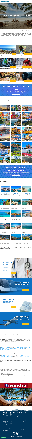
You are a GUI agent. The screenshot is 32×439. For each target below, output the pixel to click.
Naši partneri (11, 420)
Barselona (24, 56)
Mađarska (5, 110)
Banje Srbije (17, 82)
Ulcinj (4, 356)
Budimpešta (17, 55)
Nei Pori (25, 347)
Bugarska (10, 55)
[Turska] (16, 189)
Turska (2, 55)
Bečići (22, 355)
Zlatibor (9, 68)
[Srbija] (5, 237)
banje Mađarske (21, 82)
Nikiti (9, 348)
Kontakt (11, 423)
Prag (21, 55)
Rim (16, 56)
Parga (22, 348)
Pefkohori (1, 348)
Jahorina (1, 68)
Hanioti (29, 347)
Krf (0, 349)
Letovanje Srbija (5, 241)
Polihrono (27, 347)
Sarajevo (23, 55)
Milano (18, 56)
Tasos (29, 348)
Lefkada (2, 349)
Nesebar (21, 353)
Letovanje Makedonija (26, 241)
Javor (12, 68)
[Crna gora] (26, 189)
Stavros (19, 348)
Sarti (14, 348)
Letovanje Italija (5, 230)
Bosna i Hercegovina (7, 56)
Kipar (14, 55)
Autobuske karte (25, 419)
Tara (10, 68)
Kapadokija (29, 55)
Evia (30, 348)
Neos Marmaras (12, 348)
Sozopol (26, 353)
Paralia (16, 347)
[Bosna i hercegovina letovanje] (16, 237)
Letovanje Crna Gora (26, 193)
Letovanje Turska (16, 193)
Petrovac (30, 355)
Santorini (9, 349)
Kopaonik (3, 68)
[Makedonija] (27, 237)
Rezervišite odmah (25, 323)
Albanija (4, 56)
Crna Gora (5, 55)
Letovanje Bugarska (27, 230)
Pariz (22, 56)
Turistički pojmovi (12, 421)
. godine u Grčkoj (7, 347)
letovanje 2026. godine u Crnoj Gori (5, 355)
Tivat (6, 356)
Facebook (11, 413)
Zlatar (13, 68)
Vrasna (21, 348)
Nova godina (24, 421)
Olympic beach (19, 347)
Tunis (8, 55)
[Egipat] (5, 202)
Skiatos (4, 349)
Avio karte (24, 420)
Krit (7, 349)
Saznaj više (13, 306)
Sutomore (1, 356)
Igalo (11, 356)
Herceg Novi (8, 356)
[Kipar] (5, 213)
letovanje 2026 (3, 347)
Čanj (3, 356)
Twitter (11, 415)
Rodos (6, 349)
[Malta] (16, 213)
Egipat (7, 55)
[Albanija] (16, 226)
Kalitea (3, 348)
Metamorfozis (6, 348)
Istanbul (27, 55)
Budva (20, 355)
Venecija (20, 56)
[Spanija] (27, 213)
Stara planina (6, 68)
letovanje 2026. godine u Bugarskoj (5, 353)
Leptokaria (22, 347)
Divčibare (1, 69)
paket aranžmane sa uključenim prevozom (24, 356)
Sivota (24, 348)
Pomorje (28, 353)
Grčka (0, 55)
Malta (0, 56)
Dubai (2, 56)
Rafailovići (24, 355)
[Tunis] (16, 202)
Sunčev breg (23, 353)
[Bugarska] (27, 226)
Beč (19, 55)
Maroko (5, 155)
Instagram (11, 414)
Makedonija (11, 56)
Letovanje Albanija (16, 230)
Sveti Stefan (27, 355)
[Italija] (5, 226)
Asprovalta (16, 348)
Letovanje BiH (16, 241)
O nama (11, 422)
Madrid (26, 56)
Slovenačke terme (26, 82)
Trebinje (25, 55)
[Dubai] (27, 202)
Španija (13, 55)
